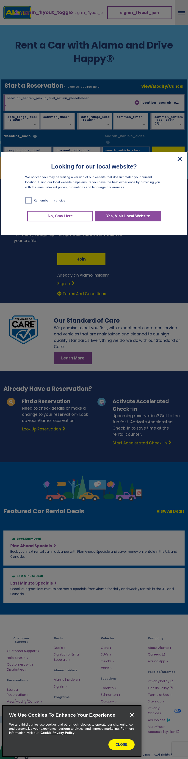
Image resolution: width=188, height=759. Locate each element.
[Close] (132, 715)
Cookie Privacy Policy (58, 733)
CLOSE (121, 744)
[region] (71, 731)
